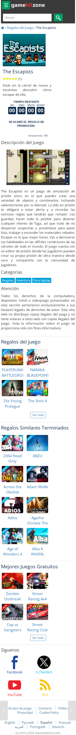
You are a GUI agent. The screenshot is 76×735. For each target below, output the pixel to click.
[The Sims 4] (37, 388)
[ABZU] (37, 443)
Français (65, 722)
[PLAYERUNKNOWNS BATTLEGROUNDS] (12, 357)
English (10, 722)
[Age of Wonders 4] (12, 536)
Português (38, 727)
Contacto (45, 708)
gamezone (28, 5)
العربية (19, 727)
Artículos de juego (18, 708)
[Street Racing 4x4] (37, 581)
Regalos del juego (20, 27)
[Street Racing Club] (37, 612)
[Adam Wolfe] (37, 474)
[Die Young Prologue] (12, 388)
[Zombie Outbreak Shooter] (12, 581)
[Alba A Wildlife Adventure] (37, 536)
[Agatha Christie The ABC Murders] (37, 505)
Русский (28, 722)
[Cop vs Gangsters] (12, 612)
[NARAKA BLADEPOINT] (37, 357)
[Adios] (12, 505)
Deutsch (58, 727)
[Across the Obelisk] (12, 474)
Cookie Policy (49, 712)
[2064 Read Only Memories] (12, 443)
